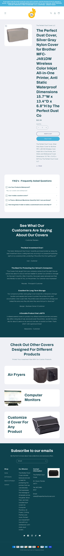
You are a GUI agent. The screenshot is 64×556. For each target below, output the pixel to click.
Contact (6, 484)
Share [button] (40, 166)
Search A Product (9, 480)
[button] (5, 13)
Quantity (38, 124)
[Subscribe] (46, 461)
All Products (8, 477)
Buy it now (48, 138)
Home (6, 473)
